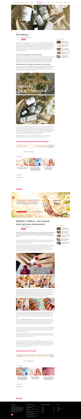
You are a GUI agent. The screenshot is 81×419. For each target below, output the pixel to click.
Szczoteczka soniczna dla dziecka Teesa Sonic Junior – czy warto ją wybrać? (65, 56)
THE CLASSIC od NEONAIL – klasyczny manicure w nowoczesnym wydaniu (48, 168)
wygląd (21, 45)
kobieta (23, 42)
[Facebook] (12, 415)
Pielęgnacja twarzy (34, 141)
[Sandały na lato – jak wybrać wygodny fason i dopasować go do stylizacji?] (59, 53)
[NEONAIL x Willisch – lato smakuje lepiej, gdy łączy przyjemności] (22, 162)
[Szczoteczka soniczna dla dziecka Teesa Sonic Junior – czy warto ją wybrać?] (59, 56)
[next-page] (35, 172)
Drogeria (17, 141)
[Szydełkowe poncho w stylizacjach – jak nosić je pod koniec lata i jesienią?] (59, 42)
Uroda (20, 32)
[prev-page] (34, 172)
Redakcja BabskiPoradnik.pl (26, 37)
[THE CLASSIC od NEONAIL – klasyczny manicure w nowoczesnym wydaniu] (48, 162)
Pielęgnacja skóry (27, 141)
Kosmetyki (21, 141)
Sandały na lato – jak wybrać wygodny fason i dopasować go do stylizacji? (65, 53)
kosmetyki (35, 42)
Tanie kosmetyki (46, 141)
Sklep (39, 141)
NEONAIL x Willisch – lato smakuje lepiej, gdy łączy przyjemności (65, 46)
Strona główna (17, 32)
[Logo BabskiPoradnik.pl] (40, 2)
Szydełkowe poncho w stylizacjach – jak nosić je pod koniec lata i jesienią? (65, 42)
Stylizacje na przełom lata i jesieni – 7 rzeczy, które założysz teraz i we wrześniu (65, 49)
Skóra (41, 141)
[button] (69, 2)
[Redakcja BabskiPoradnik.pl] (19, 151)
